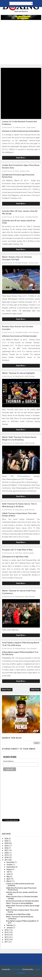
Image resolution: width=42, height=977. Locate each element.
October (10, 865)
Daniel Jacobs (19, 217)
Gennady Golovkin (32, 217)
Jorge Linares (31, 127)
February (10, 925)
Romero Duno (25, 171)
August (9, 869)
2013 (7, 937)
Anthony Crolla (20, 127)
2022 (7, 848)
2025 (7, 841)
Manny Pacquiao (28, 553)
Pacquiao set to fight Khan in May (17, 550)
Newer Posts (6, 690)
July (8, 872)
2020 (7, 853)
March (9, 881)
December (11, 862)
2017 (7, 860)
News (17, 171)
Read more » (21, 158)
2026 (7, 838)
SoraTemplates (16, 969)
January (10, 928)
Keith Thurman (30, 376)
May (8, 876)
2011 (7, 942)
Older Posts (35, 690)
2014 (7, 935)
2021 (7, 850)
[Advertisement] (21, 43)
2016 (7, 930)
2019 (7, 855)
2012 (7, 939)
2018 (7, 857)
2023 (7, 846)
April (8, 879)
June (9, 874)
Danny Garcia (19, 376)
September (11, 867)
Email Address (8, 761)
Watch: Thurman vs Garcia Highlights (18, 373)
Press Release (34, 332)
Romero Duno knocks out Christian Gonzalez (22, 901)
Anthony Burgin (20, 648)
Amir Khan (18, 553)
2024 (7, 843)
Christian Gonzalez (21, 263)
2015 (7, 932)
